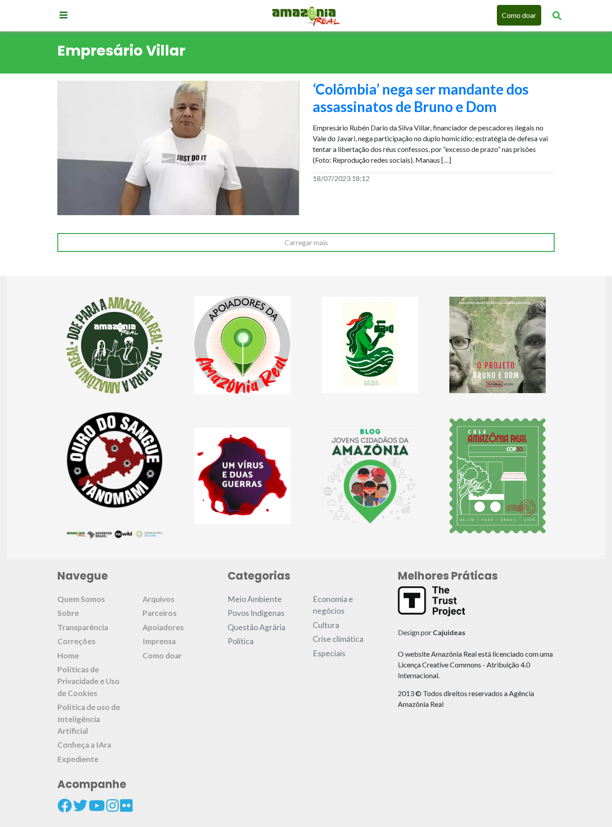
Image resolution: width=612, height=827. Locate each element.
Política (241, 641)
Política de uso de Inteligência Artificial (88, 719)
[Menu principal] (64, 14)
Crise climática (338, 639)
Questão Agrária (256, 627)
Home (68, 655)
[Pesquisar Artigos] (556, 15)
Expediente (78, 759)
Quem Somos (81, 599)
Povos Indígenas (256, 613)
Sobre (68, 613)
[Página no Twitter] (80, 805)
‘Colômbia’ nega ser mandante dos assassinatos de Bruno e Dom (421, 97)
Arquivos (158, 599)
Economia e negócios (333, 604)
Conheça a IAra (84, 744)
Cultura (326, 625)
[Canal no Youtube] (97, 805)
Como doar (519, 15)
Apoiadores (163, 627)
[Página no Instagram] (112, 805)
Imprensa (159, 641)
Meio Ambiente (255, 599)
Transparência (82, 627)
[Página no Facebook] (64, 805)
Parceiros (159, 613)
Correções (76, 641)
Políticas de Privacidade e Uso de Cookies (88, 681)
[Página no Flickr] (126, 805)
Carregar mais (306, 242)
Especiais (329, 653)
